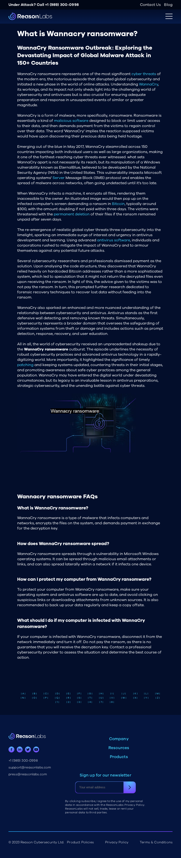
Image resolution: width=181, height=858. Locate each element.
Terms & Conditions (156, 842)
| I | (112, 693)
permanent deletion (72, 214)
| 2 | (68, 702)
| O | (34, 698)
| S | (79, 698)
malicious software (71, 120)
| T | (90, 698)
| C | (46, 693)
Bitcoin (118, 203)
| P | (46, 698)
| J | (124, 693)
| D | (57, 693)
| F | (79, 693)
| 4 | (90, 702)
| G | (90, 693)
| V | (112, 698)
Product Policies (80, 842)
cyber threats (144, 74)
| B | (34, 693)
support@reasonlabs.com (29, 767)
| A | (23, 693)
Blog (168, 4)
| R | (68, 698)
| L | (146, 693)
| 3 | (79, 702)
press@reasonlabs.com (27, 774)
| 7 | (101, 702)
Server (59, 177)
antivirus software (113, 240)
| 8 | (112, 702)
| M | (157, 693)
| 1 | (57, 702)
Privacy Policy (116, 842)
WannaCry (148, 84)
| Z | (158, 698)
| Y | (146, 698)
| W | (123, 698)
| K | (135, 693)
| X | (135, 698)
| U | (101, 698)
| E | (68, 693)
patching (25, 364)
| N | (23, 698)
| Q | (57, 698)
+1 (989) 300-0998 (62, 4)
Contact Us (150, 4)
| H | (101, 693)
